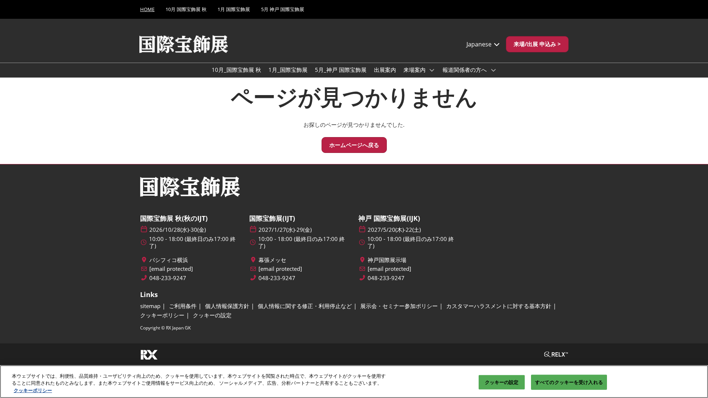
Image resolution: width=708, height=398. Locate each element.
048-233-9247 (167, 278)
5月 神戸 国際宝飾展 (282, 9)
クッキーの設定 (502, 381)
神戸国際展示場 (387, 259)
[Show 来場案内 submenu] (432, 70)
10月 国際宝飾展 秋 (186, 9)
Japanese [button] (479, 44)
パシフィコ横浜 (168, 259)
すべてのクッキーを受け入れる (569, 381)
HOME (147, 9)
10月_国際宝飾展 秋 (236, 69)
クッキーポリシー (33, 390)
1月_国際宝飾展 (288, 69)
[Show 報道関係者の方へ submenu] (493, 70)
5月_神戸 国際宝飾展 (341, 69)
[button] (537, 44)
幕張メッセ (272, 259)
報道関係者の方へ (465, 69)
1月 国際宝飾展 (234, 9)
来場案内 (415, 69)
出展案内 (385, 69)
